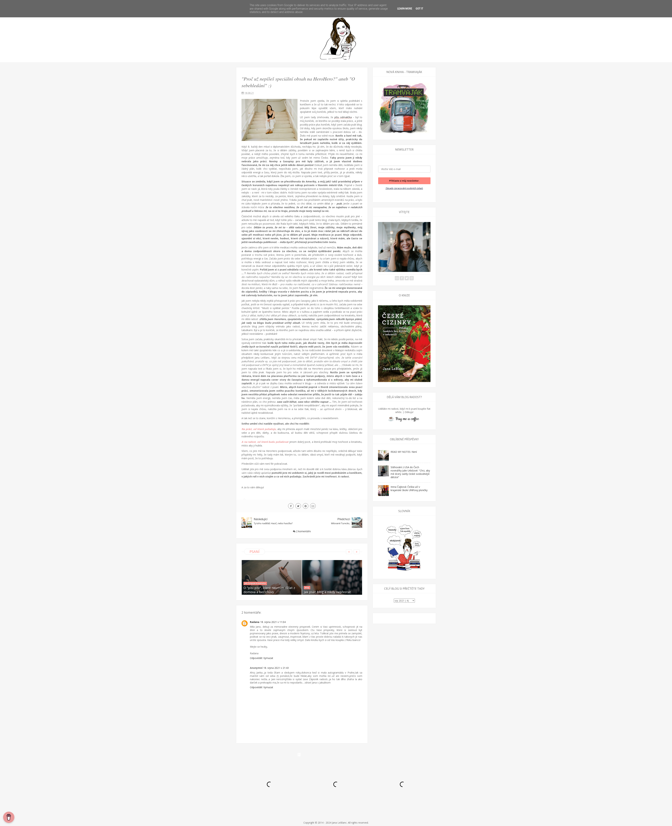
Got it (419, 8)
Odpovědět (256, 658)
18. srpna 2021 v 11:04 (273, 622)
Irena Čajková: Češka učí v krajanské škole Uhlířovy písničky (409, 488)
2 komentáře (303, 531)
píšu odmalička (343, 117)
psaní (255, 551)
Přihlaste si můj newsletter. (404, 180)
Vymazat (268, 658)
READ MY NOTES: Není (404, 451)
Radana (254, 622)
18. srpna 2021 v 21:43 (276, 667)
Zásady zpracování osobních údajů (404, 188)
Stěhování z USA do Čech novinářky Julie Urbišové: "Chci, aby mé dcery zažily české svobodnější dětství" (410, 472)
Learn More (404, 8)
